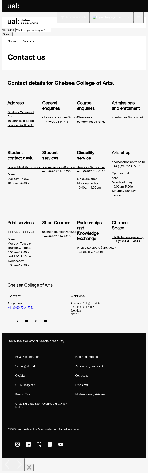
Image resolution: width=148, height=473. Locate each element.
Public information (86, 356)
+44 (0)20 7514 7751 (21, 307)
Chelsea (12, 41)
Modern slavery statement (90, 394)
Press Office (22, 394)
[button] (129, 17)
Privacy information (27, 356)
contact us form (93, 121)
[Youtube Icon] (45, 322)
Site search (8, 29)
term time (126, 173)
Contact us (81, 375)
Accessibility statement (89, 366)
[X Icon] (36, 322)
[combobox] (33, 30)
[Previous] (7, 464)
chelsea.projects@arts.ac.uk (96, 247)
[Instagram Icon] (17, 322)
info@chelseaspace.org (128, 237)
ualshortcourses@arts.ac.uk (61, 232)
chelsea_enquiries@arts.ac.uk (62, 117)
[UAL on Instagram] (17, 444)
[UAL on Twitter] (39, 444)
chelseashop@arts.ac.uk (128, 162)
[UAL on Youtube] (60, 444)
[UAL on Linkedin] (50, 444)
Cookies (20, 375)
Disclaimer (81, 385)
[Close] (29, 467)
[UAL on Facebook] (28, 444)
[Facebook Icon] (26, 322)
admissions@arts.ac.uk (128, 117)
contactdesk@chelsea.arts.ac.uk (30, 167)
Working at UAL (25, 366)
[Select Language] (107, 17)
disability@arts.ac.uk (91, 167)
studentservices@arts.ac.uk (61, 167)
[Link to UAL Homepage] (13, 6)
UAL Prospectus (25, 385)
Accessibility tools (76, 17)
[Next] (19, 464)
